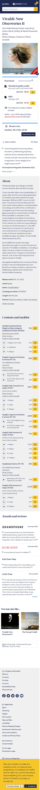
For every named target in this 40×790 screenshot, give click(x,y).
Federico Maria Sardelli (10, 339)
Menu (6, 4)
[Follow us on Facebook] (4, 695)
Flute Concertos (16, 299)
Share (36, 142)
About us (5, 674)
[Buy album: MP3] (32, 103)
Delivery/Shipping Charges (11, 726)
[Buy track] (35, 342)
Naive (9, 283)
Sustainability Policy (8, 687)
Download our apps (8, 751)
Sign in (4, 707)
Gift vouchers (6, 717)
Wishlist (4, 714)
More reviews (7, 172)
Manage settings (13, 786)
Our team (5, 677)
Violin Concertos (30, 299)
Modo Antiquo (7, 336)
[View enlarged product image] (20, 58)
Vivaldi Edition (13, 287)
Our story (5, 683)
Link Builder (6, 723)
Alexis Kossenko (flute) (10, 334)
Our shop (5, 680)
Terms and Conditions (9, 733)
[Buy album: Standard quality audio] (32, 92)
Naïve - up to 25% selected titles (18, 115)
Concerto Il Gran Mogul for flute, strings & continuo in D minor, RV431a (13, 328)
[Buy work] (35, 328)
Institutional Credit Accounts (11, 729)
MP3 (10, 96)
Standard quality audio (18, 86)
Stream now (14, 126)
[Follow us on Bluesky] (13, 695)
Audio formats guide (24, 81)
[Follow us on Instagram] (18, 695)
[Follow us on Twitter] (9, 695)
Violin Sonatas (8, 304)
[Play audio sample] (4, 342)
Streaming (5, 711)
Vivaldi (5, 326)
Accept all (31, 786)
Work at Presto (7, 690)
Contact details (7, 744)
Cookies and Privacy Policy (11, 736)
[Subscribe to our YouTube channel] (22, 695)
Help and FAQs (7, 720)
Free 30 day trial (28, 134)
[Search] (36, 9)
